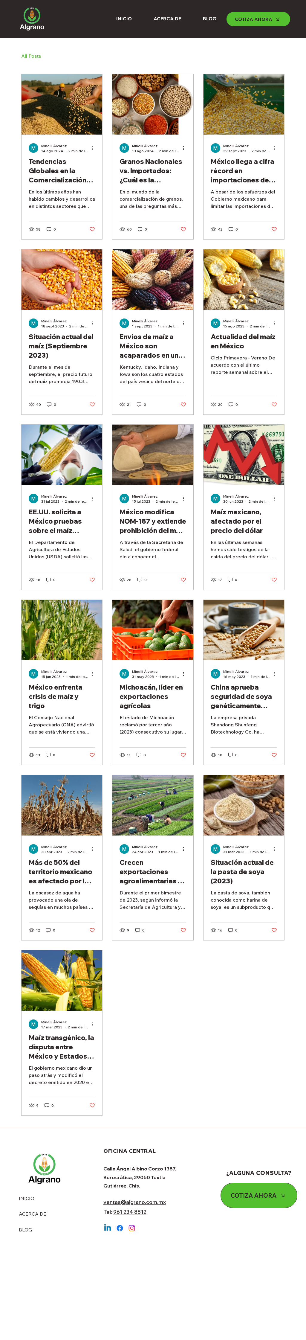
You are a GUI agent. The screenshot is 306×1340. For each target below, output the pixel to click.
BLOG (25, 1230)
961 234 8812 (129, 1211)
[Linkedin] (107, 1228)
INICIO (26, 1198)
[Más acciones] (94, 148)
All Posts (31, 56)
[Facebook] (120, 1228)
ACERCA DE (32, 1214)
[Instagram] (132, 1228)
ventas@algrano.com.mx (134, 1202)
